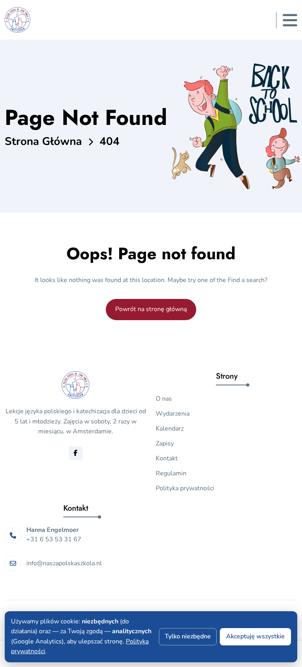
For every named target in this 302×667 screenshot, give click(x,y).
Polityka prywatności (185, 488)
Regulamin (171, 473)
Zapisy (165, 443)
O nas (164, 398)
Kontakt (167, 458)
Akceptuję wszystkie (255, 636)
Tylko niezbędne (188, 636)
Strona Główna (43, 141)
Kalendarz (170, 428)
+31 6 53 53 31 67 (53, 539)
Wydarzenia (173, 413)
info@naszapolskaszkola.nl (64, 563)
